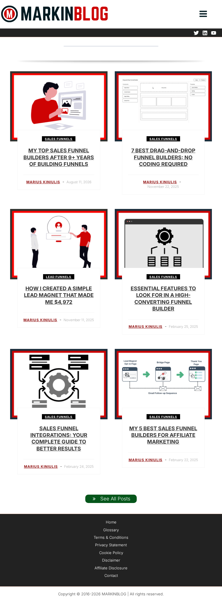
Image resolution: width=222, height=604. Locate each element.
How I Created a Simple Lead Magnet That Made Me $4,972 (59, 295)
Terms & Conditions (111, 537)
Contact (111, 575)
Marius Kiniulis (43, 182)
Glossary (111, 530)
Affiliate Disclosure (111, 568)
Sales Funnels (59, 139)
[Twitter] (196, 32)
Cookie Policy (111, 552)
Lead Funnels (58, 276)
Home (111, 522)
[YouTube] (213, 32)
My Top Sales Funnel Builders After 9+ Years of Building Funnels (58, 157)
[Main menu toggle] (203, 14)
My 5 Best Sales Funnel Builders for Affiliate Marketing (163, 435)
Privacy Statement (111, 545)
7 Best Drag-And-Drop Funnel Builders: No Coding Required (163, 157)
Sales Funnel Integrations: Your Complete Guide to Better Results (58, 438)
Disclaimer (111, 560)
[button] (219, 15)
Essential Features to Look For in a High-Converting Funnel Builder (163, 298)
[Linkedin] (205, 32)
